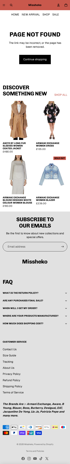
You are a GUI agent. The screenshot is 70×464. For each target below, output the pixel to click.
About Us (8, 368)
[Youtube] (35, 459)
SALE (55, 14)
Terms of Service (13, 392)
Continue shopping (35, 59)
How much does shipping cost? (23, 323)
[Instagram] (29, 459)
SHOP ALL (60, 95)
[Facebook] (23, 459)
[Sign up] (62, 246)
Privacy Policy (12, 374)
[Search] (11, 5)
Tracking (8, 361)
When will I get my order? (20, 308)
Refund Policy (11, 380)
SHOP (46, 14)
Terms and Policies (35, 451)
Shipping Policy (12, 386)
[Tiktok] (41, 459)
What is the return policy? (20, 293)
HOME (15, 14)
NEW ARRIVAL (31, 14)
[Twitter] (47, 459)
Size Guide (9, 355)
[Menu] (4, 5)
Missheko (28, 444)
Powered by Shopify (43, 444)
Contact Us (9, 349)
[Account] (58, 5)
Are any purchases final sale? (23, 300)
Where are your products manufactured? (30, 315)
